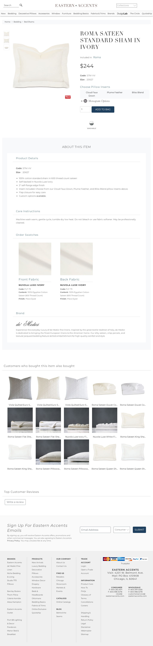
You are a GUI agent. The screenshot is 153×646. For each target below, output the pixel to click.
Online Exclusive (39, 609)
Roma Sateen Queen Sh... (105, 468)
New (3, 13)
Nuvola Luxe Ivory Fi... (76, 436)
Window (56, 13)
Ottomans (36, 598)
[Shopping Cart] (149, 5)
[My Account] (146, 5)
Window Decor (38, 580)
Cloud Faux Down (92, 94)
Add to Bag (103, 109)
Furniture (66, 13)
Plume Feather (115, 92)
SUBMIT (139, 529)
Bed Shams (29, 22)
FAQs (83, 591)
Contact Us (61, 566)
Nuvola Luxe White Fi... (105, 436)
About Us (60, 562)
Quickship (147, 13)
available (41, 196)
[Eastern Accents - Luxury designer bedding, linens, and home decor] (76, 5)
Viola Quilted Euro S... (20, 405)
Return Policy (87, 620)
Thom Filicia (12, 595)
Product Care (87, 584)
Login (83, 566)
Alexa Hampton (14, 602)
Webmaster (86, 631)
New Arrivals (37, 562)
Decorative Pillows (27, 13)
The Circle (135, 13)
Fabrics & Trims (98, 13)
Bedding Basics (81, 13)
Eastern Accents (14, 562)
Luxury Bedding (39, 566)
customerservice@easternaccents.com (137, 595)
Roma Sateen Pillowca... (48, 468)
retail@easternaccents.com (115, 595)
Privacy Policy (13, 541)
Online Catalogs (63, 602)
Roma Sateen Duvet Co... (105, 405)
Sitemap (84, 634)
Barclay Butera (13, 591)
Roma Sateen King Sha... (133, 436)
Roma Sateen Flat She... (20, 436)
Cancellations (87, 602)
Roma (97, 57)
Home (7, 22)
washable (91, 128)
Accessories (43, 13)
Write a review (15, 502)
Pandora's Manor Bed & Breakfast (13, 630)
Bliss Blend (138, 92)
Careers (84, 605)
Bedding (12, 13)
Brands (111, 13)
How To (84, 587)
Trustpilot (125, 563)
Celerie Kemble (14, 598)
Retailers (60, 577)
